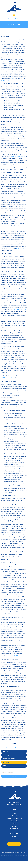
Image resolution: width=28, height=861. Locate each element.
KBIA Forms (14, 826)
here (11, 78)
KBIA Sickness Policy (7, 378)
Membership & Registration (14, 748)
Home (14, 813)
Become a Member (14, 844)
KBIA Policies (6, 762)
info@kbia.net (5, 80)
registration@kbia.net (19, 309)
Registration (5, 751)
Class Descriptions (7, 755)
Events (15, 823)
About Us (14, 816)
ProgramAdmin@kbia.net (18, 156)
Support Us (14, 821)
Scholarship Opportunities (9, 758)
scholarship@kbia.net (16, 656)
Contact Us (15, 829)
